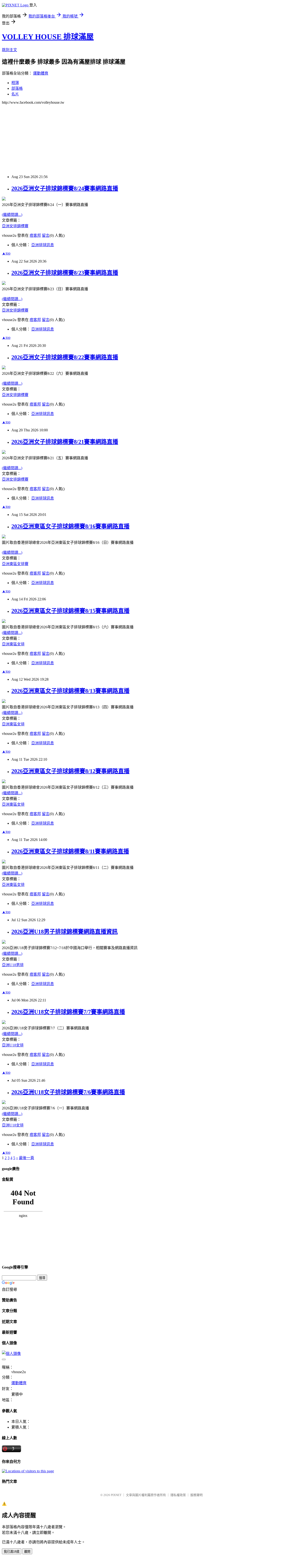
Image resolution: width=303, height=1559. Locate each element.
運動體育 (40, 73)
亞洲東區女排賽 (15, 564)
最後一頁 (26, 1158)
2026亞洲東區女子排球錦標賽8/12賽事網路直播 (70, 771)
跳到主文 (9, 50)
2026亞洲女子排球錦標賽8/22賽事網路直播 (64, 357)
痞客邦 (35, 235)
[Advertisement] (144, 138)
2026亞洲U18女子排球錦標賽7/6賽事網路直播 (68, 1092)
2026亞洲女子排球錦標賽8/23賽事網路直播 (64, 273)
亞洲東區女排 (13, 644)
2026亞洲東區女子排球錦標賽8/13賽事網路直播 (70, 691)
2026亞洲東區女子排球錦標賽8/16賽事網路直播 (70, 526)
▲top (6, 253)
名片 (15, 94)
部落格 (17, 88)
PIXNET (116, 1495)
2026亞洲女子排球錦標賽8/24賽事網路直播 (64, 188)
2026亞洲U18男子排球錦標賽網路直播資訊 (64, 932)
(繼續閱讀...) (12, 215)
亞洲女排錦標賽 (15, 226)
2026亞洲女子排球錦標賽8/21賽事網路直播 (64, 442)
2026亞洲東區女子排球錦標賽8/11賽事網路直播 (70, 851)
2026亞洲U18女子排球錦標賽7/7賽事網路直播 (68, 1012)
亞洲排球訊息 (42, 245)
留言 (45, 235)
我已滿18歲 (11, 1551)
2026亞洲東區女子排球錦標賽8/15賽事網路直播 (70, 611)
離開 (27, 1551)
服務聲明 (196, 1495)
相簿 (15, 83)
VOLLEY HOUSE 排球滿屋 (48, 36)
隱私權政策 (178, 1495)
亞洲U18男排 (13, 965)
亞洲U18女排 (13, 1045)
